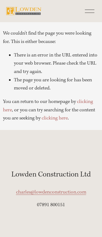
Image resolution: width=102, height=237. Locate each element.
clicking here (55, 118)
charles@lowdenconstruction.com (51, 192)
